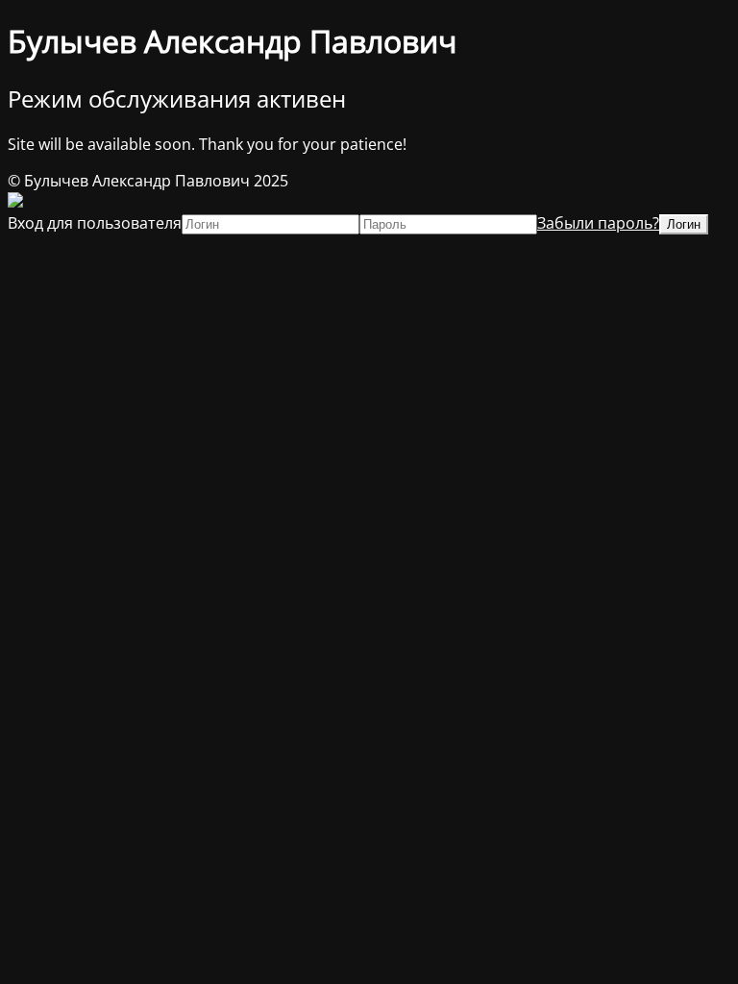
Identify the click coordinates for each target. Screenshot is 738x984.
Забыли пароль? (598, 223)
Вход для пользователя (95, 223)
